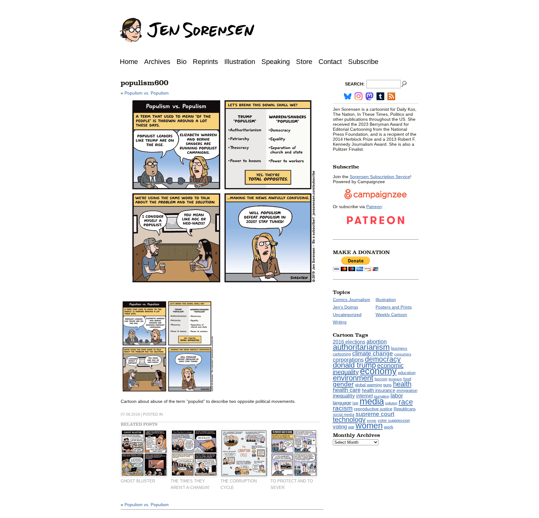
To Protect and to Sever (291, 484)
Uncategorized (347, 314)
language (342, 402)
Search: (355, 83)
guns (387, 385)
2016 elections (349, 342)
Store (304, 62)
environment (353, 378)
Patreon (374, 206)
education (406, 372)
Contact (330, 62)
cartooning (342, 354)
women (369, 425)
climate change (372, 353)
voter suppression (394, 420)
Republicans (405, 409)
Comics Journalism (351, 299)
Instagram (358, 96)
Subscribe (363, 62)
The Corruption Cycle (239, 484)
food (407, 379)
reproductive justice (373, 408)
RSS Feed (391, 96)
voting (340, 427)
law (355, 403)
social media (343, 415)
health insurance (378, 390)
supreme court (375, 414)
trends (371, 421)
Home (129, 62)
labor (397, 396)
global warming (368, 385)
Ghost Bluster (138, 481)
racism (343, 408)
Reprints (205, 62)
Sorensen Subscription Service (380, 176)
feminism (395, 379)
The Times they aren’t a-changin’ (190, 484)
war (351, 427)
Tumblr (380, 96)
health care (347, 390)
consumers (402, 354)
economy (378, 371)
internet (364, 395)
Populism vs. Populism (146, 92)
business (399, 348)
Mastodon (369, 96)
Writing (340, 322)
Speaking (275, 62)
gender (343, 384)
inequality (344, 396)
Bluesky (348, 96)
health (402, 384)
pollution (391, 403)
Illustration (239, 62)
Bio (182, 62)
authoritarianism (361, 347)
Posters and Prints (394, 307)
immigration (406, 390)
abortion (377, 341)
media (372, 401)
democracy (383, 359)
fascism (381, 379)
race (406, 402)
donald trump (354, 365)
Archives (157, 62)
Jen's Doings (345, 307)
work (388, 426)
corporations (348, 360)
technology (349, 419)
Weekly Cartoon (391, 314)
